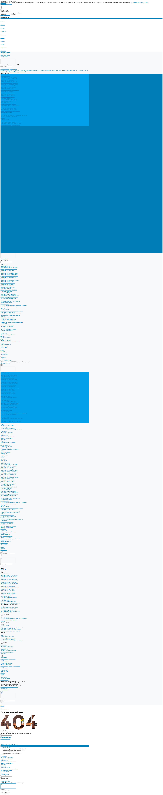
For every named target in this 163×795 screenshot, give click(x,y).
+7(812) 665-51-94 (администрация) (25, 70)
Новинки (3, 118)
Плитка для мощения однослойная (9, 107)
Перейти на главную (6, 737)
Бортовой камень (5, 114)
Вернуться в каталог (5, 739)
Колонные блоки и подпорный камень (10, 125)
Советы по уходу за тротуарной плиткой (10, 151)
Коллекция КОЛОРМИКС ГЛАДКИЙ (9, 77)
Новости (3, 248)
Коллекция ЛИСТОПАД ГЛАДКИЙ (9, 100)
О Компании (4, 223)
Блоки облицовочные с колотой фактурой (11, 123)
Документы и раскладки (6, 148)
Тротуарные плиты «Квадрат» (8, 94)
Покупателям (4, 232)
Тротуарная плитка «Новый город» (9, 84)
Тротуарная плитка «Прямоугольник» (10, 90)
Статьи (2, 153)
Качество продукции (6, 154)
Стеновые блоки (5, 119)
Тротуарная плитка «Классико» (8, 87)
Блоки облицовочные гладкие (8, 122)
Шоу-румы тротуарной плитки (8, 144)
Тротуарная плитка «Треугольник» (9, 81)
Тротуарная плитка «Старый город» (9, 83)
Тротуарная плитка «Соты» (7, 80)
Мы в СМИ (3, 141)
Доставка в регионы (5, 147)
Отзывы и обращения (6, 150)
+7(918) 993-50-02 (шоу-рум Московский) (65, 70)
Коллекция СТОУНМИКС (6, 101)
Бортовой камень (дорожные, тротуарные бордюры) (14, 115)
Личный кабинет (5, 690)
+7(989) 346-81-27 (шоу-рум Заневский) (16, 72)
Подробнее (9, 4)
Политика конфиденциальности (8, 139)
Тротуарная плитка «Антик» (7, 91)
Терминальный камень (6, 112)
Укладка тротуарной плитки (7, 127)
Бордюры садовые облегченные (9, 116)
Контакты (3, 251)
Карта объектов (4, 157)
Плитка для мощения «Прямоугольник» (10, 111)
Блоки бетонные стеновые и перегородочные (12, 121)
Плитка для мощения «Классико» (9, 109)
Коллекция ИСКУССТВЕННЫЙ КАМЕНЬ (10, 105)
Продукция (3, 164)
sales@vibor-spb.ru (5, 55)
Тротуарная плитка (5, 76)
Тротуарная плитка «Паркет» (8, 93)
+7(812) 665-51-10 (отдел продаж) (9, 70)
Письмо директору (5, 781)
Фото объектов (4, 137)
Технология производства (7, 134)
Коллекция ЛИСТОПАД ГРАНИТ (8, 104)
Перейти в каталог (5, 15)
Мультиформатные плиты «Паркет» (9, 86)
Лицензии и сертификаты (7, 136)
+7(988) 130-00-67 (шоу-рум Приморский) (44, 70)
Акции (2, 249)
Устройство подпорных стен (8, 130)
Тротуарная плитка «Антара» (8, 88)
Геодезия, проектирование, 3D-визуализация (12, 132)
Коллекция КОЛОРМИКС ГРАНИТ (9, 79)
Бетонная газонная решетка (8, 97)
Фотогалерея (4, 252)
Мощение (3, 216)
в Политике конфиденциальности (140, 2)
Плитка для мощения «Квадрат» (8, 108)
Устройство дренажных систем (8, 129)
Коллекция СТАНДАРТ (6, 98)
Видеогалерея (4, 155)
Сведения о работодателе (7, 140)
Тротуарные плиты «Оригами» (8, 95)
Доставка (3, 146)
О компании (4, 756)
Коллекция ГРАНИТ (5, 102)
